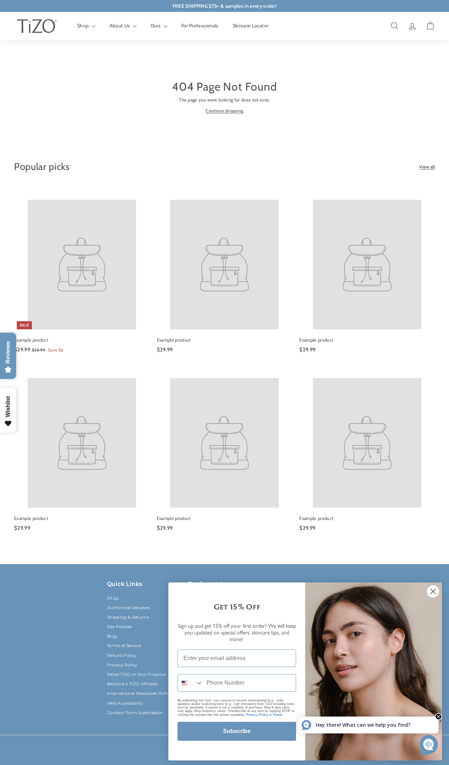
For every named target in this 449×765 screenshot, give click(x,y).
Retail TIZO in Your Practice (136, 674)
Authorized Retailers (128, 607)
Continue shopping (224, 110)
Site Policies (119, 626)
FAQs (113, 598)
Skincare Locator (251, 25)
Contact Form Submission (135, 712)
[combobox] (190, 682)
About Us (120, 25)
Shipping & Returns (128, 617)
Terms (277, 715)
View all (427, 167)
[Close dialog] (433, 591)
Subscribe (236, 731)
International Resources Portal (139, 693)
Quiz (156, 25)
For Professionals (200, 25)
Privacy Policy (122, 664)
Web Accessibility (125, 703)
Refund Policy (121, 655)
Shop (83, 25)
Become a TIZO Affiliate (132, 683)
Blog (112, 636)
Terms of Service (124, 645)
